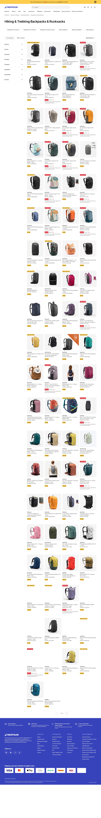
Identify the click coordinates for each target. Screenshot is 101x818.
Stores (38, 737)
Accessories (31, 11)
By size (6, 49)
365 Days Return (56, 741)
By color (7, 79)
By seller (7, 59)
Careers (39, 752)
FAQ (53, 750)
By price (7, 44)
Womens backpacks (76, 29)
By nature (7, 64)
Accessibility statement (10, 778)
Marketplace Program (42, 741)
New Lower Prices (66, 11)
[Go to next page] (66, 713)
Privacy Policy (85, 754)
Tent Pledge (70, 750)
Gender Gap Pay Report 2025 (89, 752)
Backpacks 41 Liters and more (47, 29)
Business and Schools (77, 11)
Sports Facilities (71, 743)
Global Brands (56, 11)
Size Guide (54, 745)
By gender (7, 69)
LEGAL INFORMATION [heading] (87, 734)
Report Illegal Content (57, 752)
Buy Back (69, 741)
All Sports (7, 11)
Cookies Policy (85, 759)
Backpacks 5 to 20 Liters (13, 29)
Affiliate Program (41, 750)
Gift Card (69, 752)
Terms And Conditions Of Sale (89, 739)
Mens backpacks (63, 29)
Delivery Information (57, 737)
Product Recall (55, 748)
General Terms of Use (87, 743)
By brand (7, 54)
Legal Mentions (86, 745)
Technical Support (56, 754)
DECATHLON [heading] (40, 734)
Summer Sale (47, 11)
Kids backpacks (90, 29)
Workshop (69, 739)
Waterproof (40, 11)
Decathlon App (40, 739)
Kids (24, 11)
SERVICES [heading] (69, 734)
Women (14, 11)
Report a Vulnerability (87, 748)
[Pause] (95, 2)
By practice (7, 74)
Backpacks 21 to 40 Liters (30, 29)
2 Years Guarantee (56, 743)
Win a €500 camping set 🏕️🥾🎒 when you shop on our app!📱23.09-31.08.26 (49, 2)
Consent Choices (86, 737)
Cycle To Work (70, 745)
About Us (54, 739)
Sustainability (40, 745)
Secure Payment (86, 741)
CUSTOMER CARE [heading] (56, 734)
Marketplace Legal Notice (88, 756)
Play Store (69, 737)
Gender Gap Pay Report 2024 (89, 750)
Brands (39, 748)
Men (19, 11)
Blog (38, 743)
